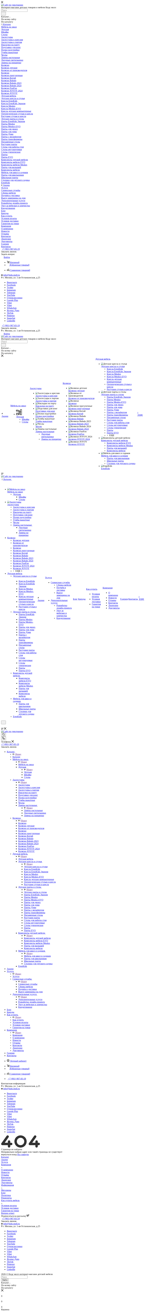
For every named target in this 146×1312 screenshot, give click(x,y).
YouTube (11, 295)
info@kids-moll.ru (11, 275)
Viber (9, 303)
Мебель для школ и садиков (37, 956)
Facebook (11, 285)
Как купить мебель (10, 1200)
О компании (7, 1170)
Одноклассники (14, 298)
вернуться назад (9, 1154)
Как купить (18, 1020)
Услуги (16, 976)
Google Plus (12, 300)
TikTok (10, 313)
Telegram (11, 292)
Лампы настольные (33, 810)
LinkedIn (11, 320)
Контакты (6, 1177)
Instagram (11, 290)
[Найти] (3, 13)
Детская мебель (25, 859)
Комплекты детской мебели (37, 938)
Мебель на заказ (26, 764)
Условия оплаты (9, 1205)
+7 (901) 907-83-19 (11, 249)
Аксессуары (24, 785)
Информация (7, 1185)
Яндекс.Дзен (13, 310)
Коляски (22, 823)
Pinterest (11, 315)
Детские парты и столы (35, 892)
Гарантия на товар (10, 1210)
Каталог (16, 757)
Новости (5, 1172)
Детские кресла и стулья (35, 866)
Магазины (6, 1190)
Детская (28, 772)
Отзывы (5, 1175)
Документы (6, 1182)
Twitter (10, 287)
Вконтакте (12, 282)
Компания (17, 1035)
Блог (3, 1193)
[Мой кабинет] (2, 726)
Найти (4, 1280)
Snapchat (11, 318)
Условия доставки (10, 1208)
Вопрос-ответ (7, 1213)
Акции (4, 1159)
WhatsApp (12, 308)
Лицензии (6, 1180)
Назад (18, 754)
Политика (6, 1195)
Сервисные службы (27, 984)
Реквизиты (6, 1198)
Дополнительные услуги (30, 999)
